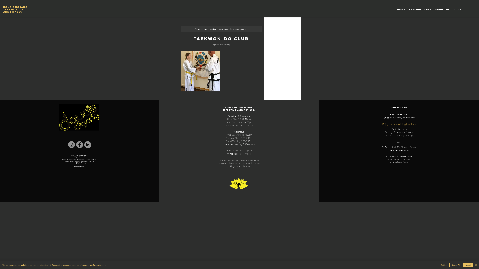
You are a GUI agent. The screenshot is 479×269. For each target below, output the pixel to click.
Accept (468, 265)
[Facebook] (79, 144)
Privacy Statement (100, 265)
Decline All (456, 265)
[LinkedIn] (87, 144)
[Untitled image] (200, 71)
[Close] (476, 265)
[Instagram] (71, 144)
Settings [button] (444, 265)
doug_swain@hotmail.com (402, 117)
